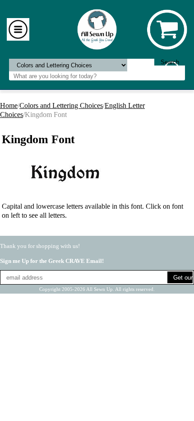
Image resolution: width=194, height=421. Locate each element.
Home (9, 105)
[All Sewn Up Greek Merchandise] (97, 29)
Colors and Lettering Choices (61, 105)
